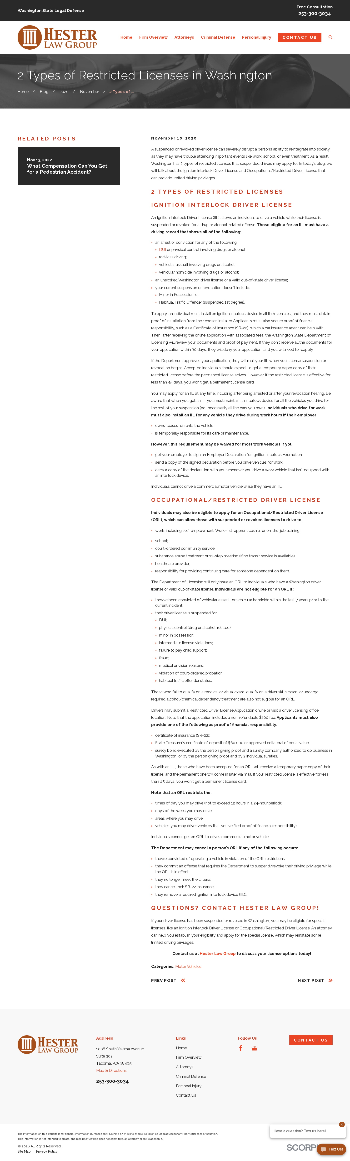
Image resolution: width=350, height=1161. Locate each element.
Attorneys (184, 1066)
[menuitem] (24, 1151)
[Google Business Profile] (254, 1048)
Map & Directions (111, 1070)
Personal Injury (188, 1085)
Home (181, 1048)
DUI (162, 249)
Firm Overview (189, 1057)
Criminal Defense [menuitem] (218, 37)
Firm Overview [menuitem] (153, 37)
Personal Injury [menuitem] (256, 37)
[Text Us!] (331, 1151)
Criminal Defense (191, 1076)
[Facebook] (240, 1048)
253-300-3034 (314, 13)
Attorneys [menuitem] (184, 37)
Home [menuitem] (126, 37)
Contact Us (300, 37)
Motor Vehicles (188, 966)
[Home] (57, 37)
